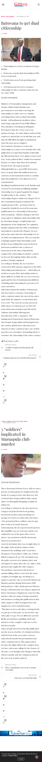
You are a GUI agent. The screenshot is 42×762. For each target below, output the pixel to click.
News (3, 16)
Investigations (17, 421)
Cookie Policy (13, 756)
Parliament (10, 16)
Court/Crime (6, 421)
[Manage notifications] (37, 757)
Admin (5, 33)
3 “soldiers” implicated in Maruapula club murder (15, 436)
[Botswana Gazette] (21, 4)
